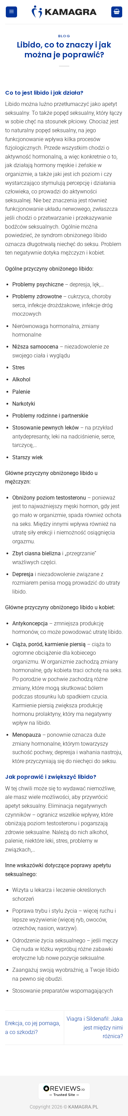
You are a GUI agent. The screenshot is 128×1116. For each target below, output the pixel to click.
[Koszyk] (116, 12)
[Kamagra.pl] (64, 12)
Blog (64, 36)
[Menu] (11, 12)
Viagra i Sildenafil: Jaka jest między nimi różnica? (95, 1027)
